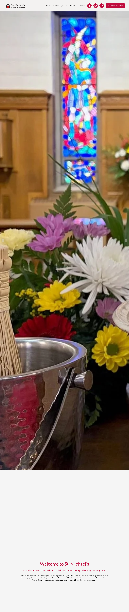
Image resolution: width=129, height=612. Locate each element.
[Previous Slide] (3, 240)
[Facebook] (89, 5)
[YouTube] (101, 5)
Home (47, 5)
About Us (55, 5)
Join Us (64, 5)
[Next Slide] (126, 240)
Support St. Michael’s (115, 5)
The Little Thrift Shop (77, 5)
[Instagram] (95, 5)
